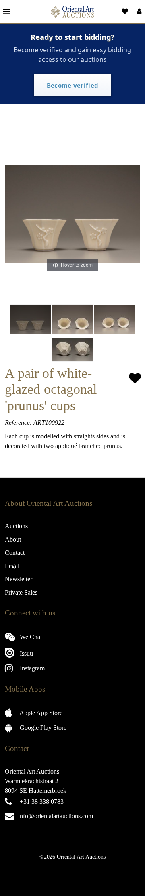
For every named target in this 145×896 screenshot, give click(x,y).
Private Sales (21, 592)
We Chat (30, 636)
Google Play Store (42, 727)
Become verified (73, 85)
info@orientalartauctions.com (55, 816)
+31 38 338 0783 (42, 801)
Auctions (16, 526)
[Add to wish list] (135, 378)
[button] (138, 11)
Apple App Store (40, 712)
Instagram (31, 668)
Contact (15, 552)
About (13, 539)
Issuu (25, 653)
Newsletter (18, 579)
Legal (12, 565)
